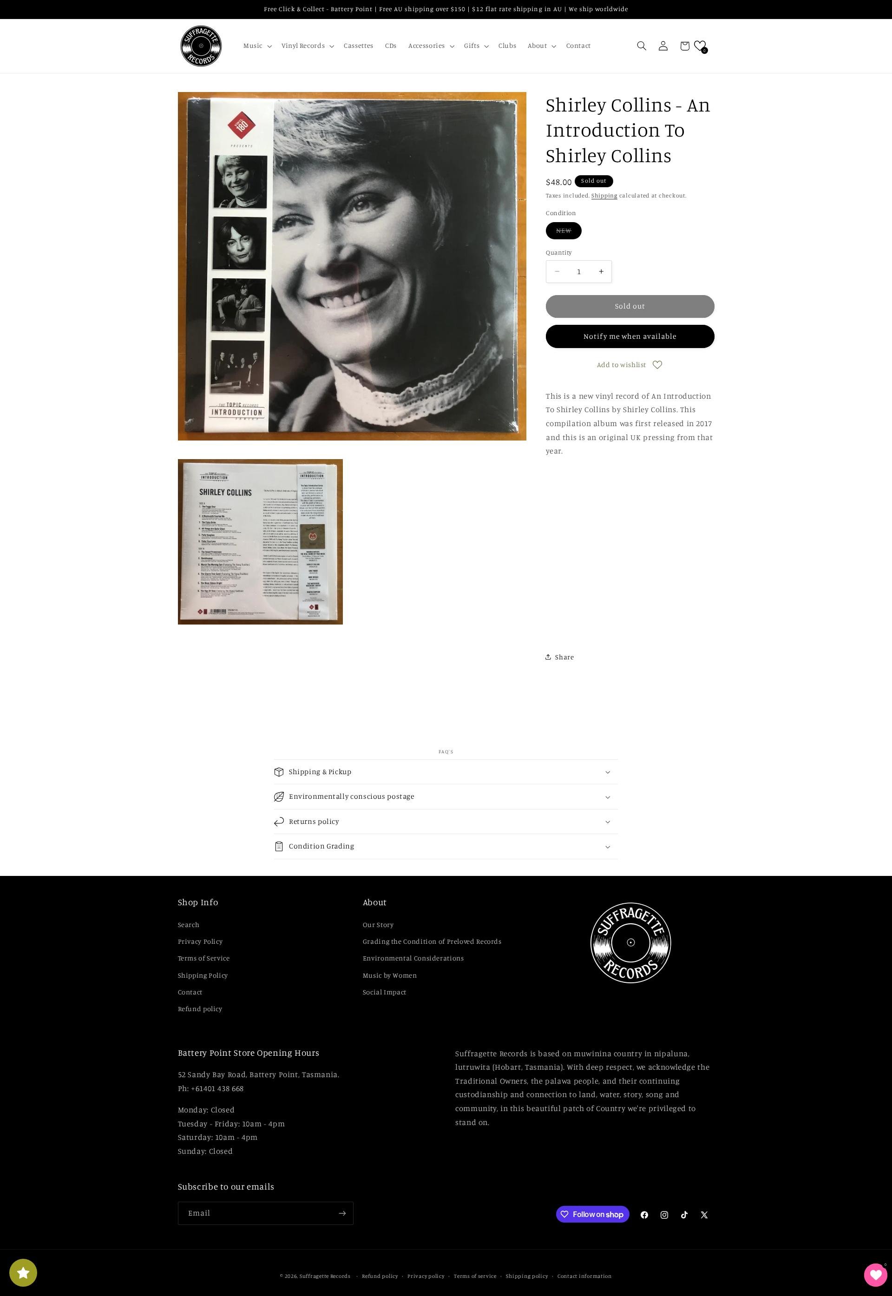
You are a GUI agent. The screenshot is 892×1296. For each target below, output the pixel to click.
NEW (569, 232)
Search (189, 924)
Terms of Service (204, 958)
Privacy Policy (200, 941)
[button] (256, 46)
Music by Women (390, 975)
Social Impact (385, 992)
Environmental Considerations (413, 958)
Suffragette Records (325, 1276)
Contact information (585, 1276)
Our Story (378, 924)
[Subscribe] (342, 1213)
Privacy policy (425, 1276)
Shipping (604, 195)
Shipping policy (527, 1276)
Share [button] (564, 657)
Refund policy (200, 1009)
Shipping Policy (203, 975)
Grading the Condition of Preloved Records (432, 941)
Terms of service (475, 1276)
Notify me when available (630, 336)
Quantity (558, 252)
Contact (190, 992)
